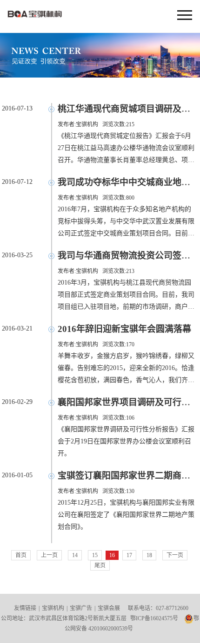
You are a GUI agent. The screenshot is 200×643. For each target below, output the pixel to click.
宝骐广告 (81, 608)
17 (129, 555)
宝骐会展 (109, 608)
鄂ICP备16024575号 (154, 618)
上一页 (49, 555)
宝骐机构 (184, 15)
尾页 (100, 565)
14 (75, 555)
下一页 (175, 555)
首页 (21, 555)
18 (149, 555)
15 (95, 555)
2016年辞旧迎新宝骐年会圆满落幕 (124, 329)
